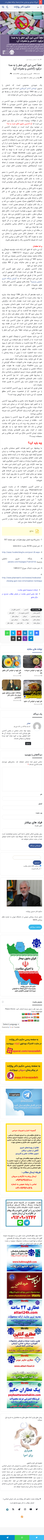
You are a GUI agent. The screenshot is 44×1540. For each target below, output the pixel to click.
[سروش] (7, 1510)
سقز (28, 623)
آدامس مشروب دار (24, 613)
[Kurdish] (35, 1017)
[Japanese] (29, 1017)
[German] (38, 1014)
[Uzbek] (38, 1020)
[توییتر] (30, 633)
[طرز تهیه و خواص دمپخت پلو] (32, 661)
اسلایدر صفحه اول (31, 60)
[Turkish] (32, 1020)
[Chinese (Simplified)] (26, 1014)
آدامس (26, 610)
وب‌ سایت (39, 813)
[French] (32, 1014)
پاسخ (28, 743)
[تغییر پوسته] (7, 8)
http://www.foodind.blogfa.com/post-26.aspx (21, 552)
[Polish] (23, 1020)
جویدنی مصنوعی (35, 616)
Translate (17, 1027)
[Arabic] (23, 1014)
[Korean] (32, 1017)
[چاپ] (13, 638)
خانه (39, 60)
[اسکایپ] (13, 633)
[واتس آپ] (7, 633)
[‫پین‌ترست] (19, 633)
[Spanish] (29, 1020)
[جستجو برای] (3, 8)
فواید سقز (10, 623)
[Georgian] (35, 1014)
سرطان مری (14, 620)
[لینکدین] (24, 633)
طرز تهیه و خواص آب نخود (33, 701)
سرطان (25, 616)
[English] (29, 1014)
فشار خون (19, 623)
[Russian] (26, 1020)
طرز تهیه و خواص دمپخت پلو (33, 671)
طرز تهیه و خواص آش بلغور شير (11, 671)
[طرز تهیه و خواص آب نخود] (32, 689)
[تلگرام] (30, 638)
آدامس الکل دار (15, 610)
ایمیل (40, 803)
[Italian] (26, 1017)
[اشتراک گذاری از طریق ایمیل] (19, 638)
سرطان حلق (15, 616)
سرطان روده (25, 620)
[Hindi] (23, 1017)
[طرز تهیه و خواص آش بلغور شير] (11, 661)
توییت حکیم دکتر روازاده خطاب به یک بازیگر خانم (22, 2)
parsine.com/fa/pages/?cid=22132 (22, 561)
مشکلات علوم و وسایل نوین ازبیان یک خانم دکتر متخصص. (11, 695)
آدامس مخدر (36, 613)
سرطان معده (36, 623)
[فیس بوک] (36, 633)
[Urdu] (35, 1020)
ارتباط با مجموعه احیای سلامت (28, 590)
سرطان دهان (36, 620)
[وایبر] (24, 638)
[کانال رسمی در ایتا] (22, 1517)
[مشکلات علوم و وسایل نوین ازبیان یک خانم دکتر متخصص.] (11, 685)
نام (41, 794)
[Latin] (38, 1017)
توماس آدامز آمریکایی (28, 88)
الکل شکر (11, 613)
